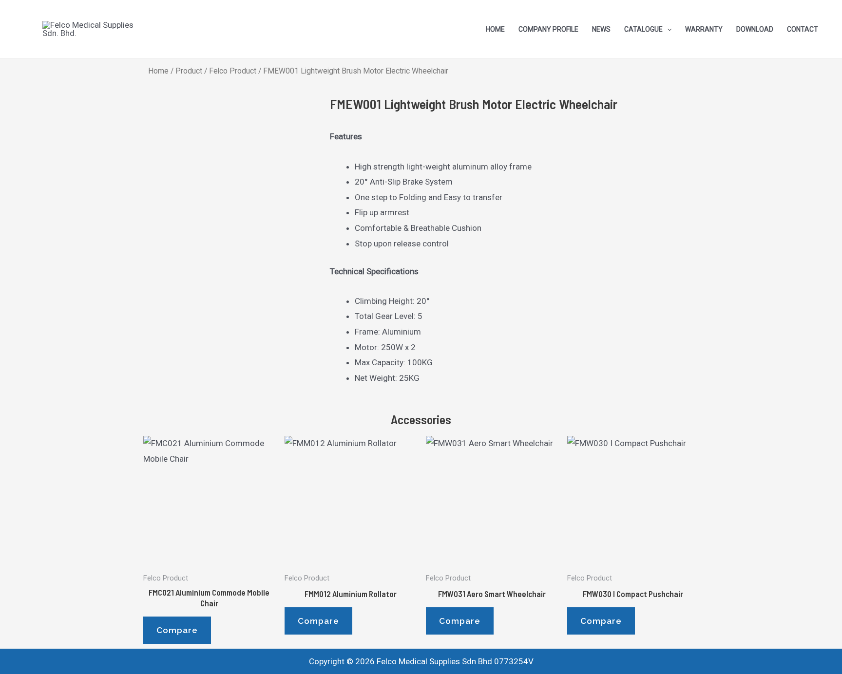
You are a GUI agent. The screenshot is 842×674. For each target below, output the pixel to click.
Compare (177, 630)
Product (188, 70)
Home (158, 70)
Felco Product (232, 70)
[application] (667, 29)
